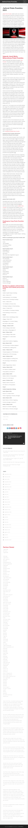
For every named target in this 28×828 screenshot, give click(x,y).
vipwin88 (5, 567)
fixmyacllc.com (6, 574)
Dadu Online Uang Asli (7, 594)
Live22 (22, 716)
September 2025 (7, 474)
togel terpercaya (6, 662)
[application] (14, 438)
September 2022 (7, 512)
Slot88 (4, 631)
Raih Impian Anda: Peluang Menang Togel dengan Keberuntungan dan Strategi (13, 455)
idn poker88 (5, 597)
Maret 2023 (6, 499)
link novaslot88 (6, 625)
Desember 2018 (7, 539)
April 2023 (6, 497)
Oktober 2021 (7, 529)
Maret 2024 (6, 479)
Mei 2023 (6, 494)
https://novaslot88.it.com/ (8, 647)
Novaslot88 (5, 624)
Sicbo (4, 593)
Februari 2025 (7, 476)
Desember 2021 (7, 524)
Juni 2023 (6, 491)
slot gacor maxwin (7, 688)
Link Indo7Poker (6, 613)
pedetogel (5, 648)
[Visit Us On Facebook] (10, 428)
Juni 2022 (6, 519)
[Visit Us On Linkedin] (16, 428)
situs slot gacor (6, 687)
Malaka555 (5, 679)
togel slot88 (5, 653)
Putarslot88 (5, 628)
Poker (4, 617)
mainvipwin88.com (7, 562)
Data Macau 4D (6, 596)
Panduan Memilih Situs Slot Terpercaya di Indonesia (14, 462)
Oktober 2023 (7, 484)
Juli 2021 (6, 534)
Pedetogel (5, 556)
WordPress (21, 826)
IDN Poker (5, 587)
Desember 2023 (7, 481)
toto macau (5, 627)
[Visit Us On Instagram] (20, 428)
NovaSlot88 (5, 584)
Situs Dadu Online (17, 772)
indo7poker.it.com (7, 611)
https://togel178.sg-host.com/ (9, 676)
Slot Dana (5, 644)
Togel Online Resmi (7, 577)
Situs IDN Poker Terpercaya (9, 748)
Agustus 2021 (7, 532)
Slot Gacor (5, 551)
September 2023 (7, 486)
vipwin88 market (6, 568)
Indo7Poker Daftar (7, 590)
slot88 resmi (5, 696)
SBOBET (5, 654)
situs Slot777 (12, 729)
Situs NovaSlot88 (6, 582)
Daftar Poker (5, 416)
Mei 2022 (6, 522)
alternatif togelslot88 (7, 563)
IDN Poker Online (6, 619)
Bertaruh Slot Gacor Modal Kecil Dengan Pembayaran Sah (11, 465)
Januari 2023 (7, 504)
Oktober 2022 (7, 509)
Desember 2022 (7, 507)
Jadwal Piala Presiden (9, 1)
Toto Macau (5, 580)
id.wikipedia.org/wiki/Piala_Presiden (12, 131)
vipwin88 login (6, 664)
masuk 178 (5, 668)
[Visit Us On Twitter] (8, 428)
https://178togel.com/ (7, 673)
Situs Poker (5, 419)
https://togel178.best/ (7, 674)
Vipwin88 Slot (6, 620)
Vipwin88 (5, 560)
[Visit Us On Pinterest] (12, 428)
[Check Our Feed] (18, 428)
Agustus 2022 (7, 514)
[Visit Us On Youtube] (14, 428)
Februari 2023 (7, 502)
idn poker (5, 588)
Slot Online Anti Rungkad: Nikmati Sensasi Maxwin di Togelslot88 (14, 451)
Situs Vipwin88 (6, 579)
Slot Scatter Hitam (7, 604)
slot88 (4, 642)
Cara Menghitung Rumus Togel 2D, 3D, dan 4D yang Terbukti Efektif (13, 459)
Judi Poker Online (6, 616)
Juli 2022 (6, 517)
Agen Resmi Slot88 (7, 602)
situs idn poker (6, 614)
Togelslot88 (5, 549)
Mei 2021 (6, 537)
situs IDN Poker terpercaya (12, 755)
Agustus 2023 (7, 489)
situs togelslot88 (6, 677)
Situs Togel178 (6, 559)
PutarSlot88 (5, 600)
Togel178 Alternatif (7, 645)
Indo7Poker (5, 599)
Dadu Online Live (6, 591)
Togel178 (5, 636)
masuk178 (5, 671)
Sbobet (4, 691)
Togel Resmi (5, 557)
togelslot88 (5, 565)
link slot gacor (6, 576)
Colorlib (10, 826)
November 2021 (7, 527)
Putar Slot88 (5, 608)
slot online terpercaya (7, 694)
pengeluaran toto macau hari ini (9, 794)
